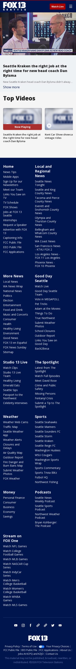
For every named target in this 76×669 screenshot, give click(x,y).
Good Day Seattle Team (46, 292)
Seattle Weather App (13, 433)
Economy (9, 512)
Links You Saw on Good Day (46, 342)
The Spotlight (47, 362)
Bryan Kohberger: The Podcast (46, 524)
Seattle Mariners (45, 427)
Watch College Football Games (13, 552)
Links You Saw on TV (14, 196)
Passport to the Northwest (13, 396)
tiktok (38, 625)
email (60, 625)
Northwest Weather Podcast (47, 515)
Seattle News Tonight (43, 183)
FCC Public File (12, 242)
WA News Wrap (13, 286)
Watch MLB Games (15, 559)
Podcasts (43, 492)
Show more (11, 87)
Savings (8, 516)
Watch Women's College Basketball (14, 590)
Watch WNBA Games (11, 598)
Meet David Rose (46, 380)
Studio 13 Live (15, 362)
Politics (7, 296)
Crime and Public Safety (45, 387)
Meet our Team (13, 189)
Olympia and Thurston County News (45, 221)
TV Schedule (11, 202)
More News (13, 276)
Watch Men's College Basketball (14, 582)
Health (7, 324)
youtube (16, 625)
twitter (53, 625)
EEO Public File (12, 247)
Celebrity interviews (15, 403)
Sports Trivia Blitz (46, 472)
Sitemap (8, 352)
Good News (10, 338)
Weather (10, 416)
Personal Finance (14, 497)
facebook (30, 625)
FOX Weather (11, 478)
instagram (23, 625)
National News (12, 291)
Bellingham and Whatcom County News (46, 233)
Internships (10, 220)
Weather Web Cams (15, 422)
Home (8, 166)
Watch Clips (10, 368)
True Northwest (45, 318)
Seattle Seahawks (46, 422)
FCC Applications (13, 252)
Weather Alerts (12, 440)
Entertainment (12, 305)
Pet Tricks (41, 304)
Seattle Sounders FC (47, 431)
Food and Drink (13, 310)
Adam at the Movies (47, 308)
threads (45, 625)
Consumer (9, 319)
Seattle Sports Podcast (44, 507)
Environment (11, 333)
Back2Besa (42, 348)
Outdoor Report (45, 335)
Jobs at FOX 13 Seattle (12, 213)
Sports (40, 416)
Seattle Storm (43, 436)
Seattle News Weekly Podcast (45, 499)
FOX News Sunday (14, 347)
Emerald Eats (11, 385)
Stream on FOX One (12, 538)
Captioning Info (12, 238)
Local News (10, 281)
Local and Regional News (43, 171)
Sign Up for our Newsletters (12, 183)
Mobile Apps (11, 177)
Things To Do (43, 313)
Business (8, 507)
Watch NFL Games (15, 546)
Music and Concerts (15, 314)
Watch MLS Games (15, 605)
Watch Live (57, 6)
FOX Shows (10, 207)
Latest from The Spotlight (45, 369)
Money (9, 492)
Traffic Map (10, 427)
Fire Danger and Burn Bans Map (13, 463)
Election (8, 300)
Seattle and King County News (45, 191)
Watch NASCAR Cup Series (15, 565)
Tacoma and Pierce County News (47, 199)
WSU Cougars (43, 455)
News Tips (9, 172)
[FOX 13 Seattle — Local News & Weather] (14, 6)
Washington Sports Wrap (47, 461)
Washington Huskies (47, 450)
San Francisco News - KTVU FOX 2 (47, 247)
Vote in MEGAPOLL (47, 299)
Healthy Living (12, 328)
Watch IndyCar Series (12, 573)
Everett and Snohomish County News (47, 209)
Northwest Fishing (46, 482)
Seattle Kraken (44, 441)
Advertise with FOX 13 (15, 231)
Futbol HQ (41, 477)
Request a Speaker (15, 225)
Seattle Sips (10, 390)
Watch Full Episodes (47, 376)
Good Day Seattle (43, 278)
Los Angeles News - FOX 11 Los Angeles (47, 256)
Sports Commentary (47, 468)
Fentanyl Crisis (44, 398)
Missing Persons (45, 393)
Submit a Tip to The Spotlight (47, 404)
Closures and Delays (11, 446)
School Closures (45, 331)
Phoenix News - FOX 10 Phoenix (45, 264)
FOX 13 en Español (15, 342)
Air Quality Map (12, 452)
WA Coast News (45, 241)
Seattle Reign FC (45, 445)
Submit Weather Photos (45, 324)
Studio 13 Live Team (12, 374)
